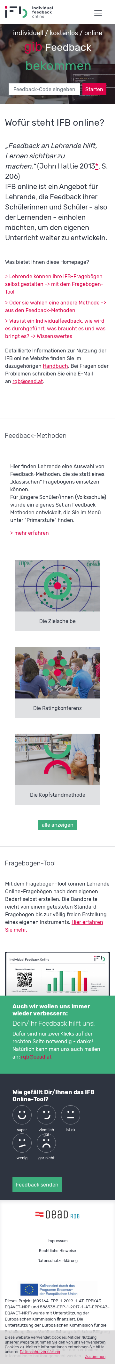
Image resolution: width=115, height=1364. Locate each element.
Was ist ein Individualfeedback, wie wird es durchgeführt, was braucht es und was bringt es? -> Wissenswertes (55, 328)
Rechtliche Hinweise (57, 1251)
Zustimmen (95, 1356)
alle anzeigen (57, 825)
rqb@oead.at (27, 381)
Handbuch (55, 366)
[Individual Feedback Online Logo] (57, 1214)
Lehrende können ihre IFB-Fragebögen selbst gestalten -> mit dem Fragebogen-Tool (54, 284)
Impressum (58, 1241)
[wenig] (22, 1143)
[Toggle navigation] (98, 11)
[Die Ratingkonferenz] (57, 672)
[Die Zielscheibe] (57, 585)
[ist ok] (70, 1114)
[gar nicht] (46, 1143)
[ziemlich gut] (46, 1114)
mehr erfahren (31, 533)
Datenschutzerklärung (40, 1352)
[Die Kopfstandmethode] (57, 759)
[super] (22, 1114)
